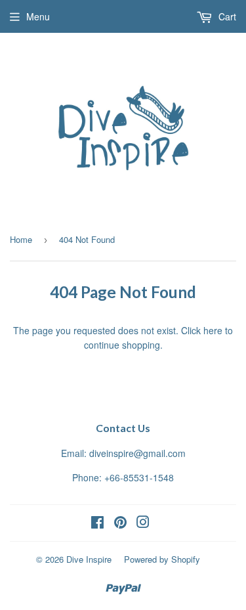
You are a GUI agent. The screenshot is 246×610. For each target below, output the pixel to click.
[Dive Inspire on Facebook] (97, 523)
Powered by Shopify (162, 559)
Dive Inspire (89, 559)
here (212, 330)
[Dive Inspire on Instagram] (143, 523)
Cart (226, 16)
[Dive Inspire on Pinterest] (120, 523)
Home (21, 239)
